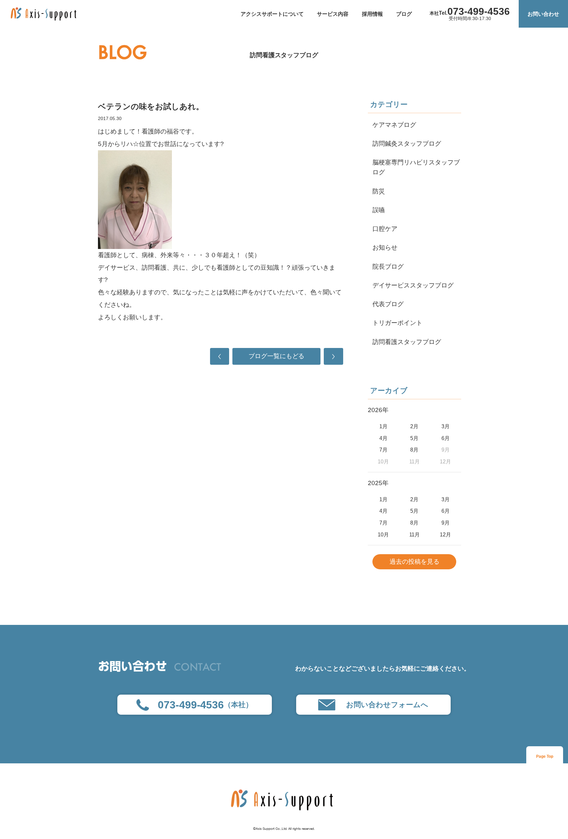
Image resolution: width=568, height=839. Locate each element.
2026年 (378, 410)
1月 (383, 426)
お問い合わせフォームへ (387, 705)
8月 (414, 450)
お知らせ (384, 247)
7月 (383, 450)
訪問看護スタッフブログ (284, 55)
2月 (414, 426)
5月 (414, 438)
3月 (445, 426)
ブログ (404, 14)
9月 (445, 523)
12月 (445, 534)
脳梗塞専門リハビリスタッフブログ (416, 167)
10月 (383, 534)
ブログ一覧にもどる (276, 356)
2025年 (378, 483)
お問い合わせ (543, 14)
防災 (378, 191)
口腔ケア (384, 228)
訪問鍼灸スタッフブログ (406, 143)
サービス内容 (332, 14)
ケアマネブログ (394, 124)
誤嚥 (378, 210)
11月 (414, 534)
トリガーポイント (397, 322)
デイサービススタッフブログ (413, 285)
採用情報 (372, 14)
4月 (383, 438)
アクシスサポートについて (272, 14)
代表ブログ (388, 304)
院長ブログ (388, 266)
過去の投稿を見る (414, 561)
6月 (445, 438)
